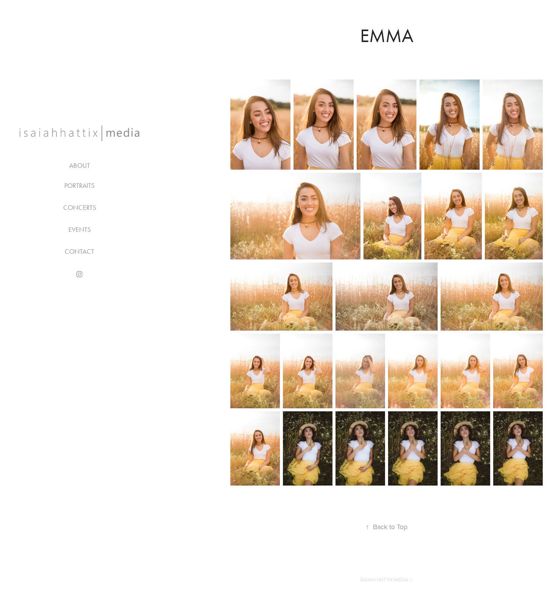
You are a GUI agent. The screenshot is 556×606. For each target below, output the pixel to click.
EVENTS (79, 229)
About (79, 165)
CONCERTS (79, 207)
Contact (79, 251)
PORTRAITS (79, 185)
